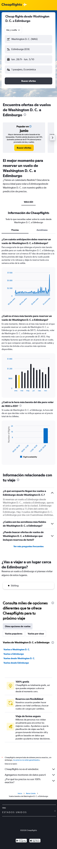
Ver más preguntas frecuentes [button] (28, 546)
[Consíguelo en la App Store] (34, 841)
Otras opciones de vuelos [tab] (17, 626)
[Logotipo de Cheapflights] (12, 4)
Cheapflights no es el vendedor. (22, 769)
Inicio (20, 793)
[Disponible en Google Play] (21, 841)
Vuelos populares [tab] (13, 633)
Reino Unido (31, 793)
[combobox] (13, 30)
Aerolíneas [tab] (42, 230)
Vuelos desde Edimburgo (16, 662)
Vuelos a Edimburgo (13, 654)
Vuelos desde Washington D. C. (19, 658)
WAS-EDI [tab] (28, 202)
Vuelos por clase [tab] (36, 633)
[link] (24, 148)
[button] (28, 39)
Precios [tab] (15, 230)
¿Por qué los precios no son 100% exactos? (23, 781)
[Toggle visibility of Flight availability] (28, 457)
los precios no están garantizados (26, 760)
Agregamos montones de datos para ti (25, 774)
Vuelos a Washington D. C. (16, 649)
